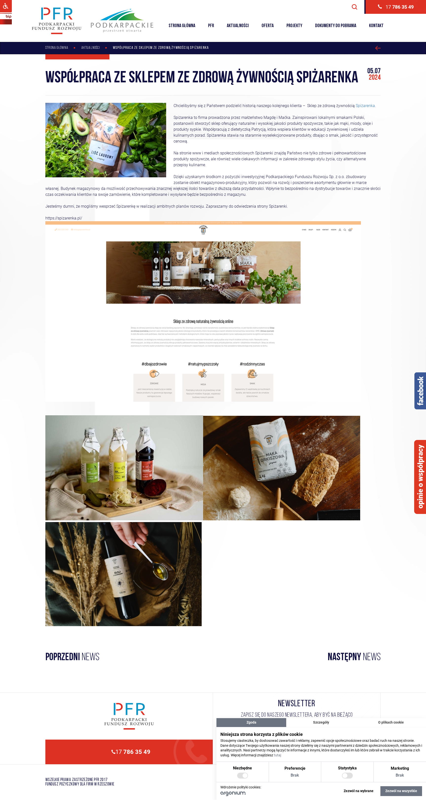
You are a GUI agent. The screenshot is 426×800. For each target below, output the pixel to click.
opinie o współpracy (420, 477)
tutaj (277, 755)
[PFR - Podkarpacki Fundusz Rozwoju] (56, 33)
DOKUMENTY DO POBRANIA (335, 25)
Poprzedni (72, 658)
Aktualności (238, 25)
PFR (211, 25)
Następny (354, 658)
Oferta (268, 25)
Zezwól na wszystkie (401, 791)
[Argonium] (233, 795)
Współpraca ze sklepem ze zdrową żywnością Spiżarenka (161, 48)
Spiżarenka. (366, 105)
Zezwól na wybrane (358, 791)
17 (400, 7)
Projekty (294, 25)
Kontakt (376, 25)
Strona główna (182, 25)
